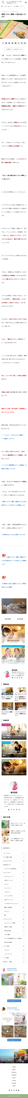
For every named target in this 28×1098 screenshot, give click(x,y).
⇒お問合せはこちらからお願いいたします (13, 534)
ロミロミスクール (6, 742)
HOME (14, 1067)
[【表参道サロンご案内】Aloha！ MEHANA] (8, 992)
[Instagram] (19, 677)
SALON (14, 1080)
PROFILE (14, 1072)
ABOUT (14, 1069)
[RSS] (18, 1090)
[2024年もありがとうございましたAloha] (20, 992)
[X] (17, 677)
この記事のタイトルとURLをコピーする (14, 49)
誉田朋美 (14, 792)
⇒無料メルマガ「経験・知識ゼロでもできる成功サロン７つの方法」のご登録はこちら (14, 560)
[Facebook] (15, 677)
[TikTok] (22, 677)
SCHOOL (14, 1083)
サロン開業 (4, 21)
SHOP (14, 1086)
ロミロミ (5, 760)
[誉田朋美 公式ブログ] (3, 2)
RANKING (14, 1075)
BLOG (14, 1077)
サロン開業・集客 (6, 724)
